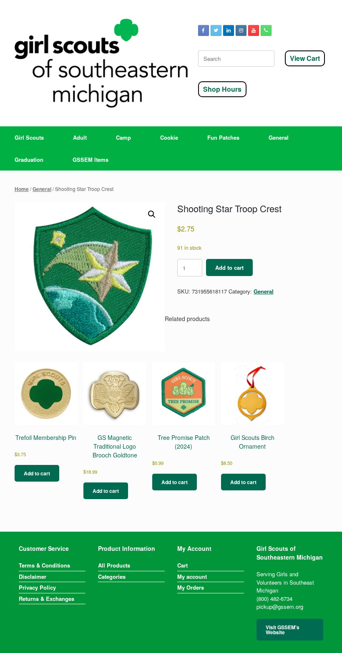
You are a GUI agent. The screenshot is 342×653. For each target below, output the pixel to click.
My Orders (190, 587)
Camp (123, 137)
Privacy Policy (37, 587)
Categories (112, 576)
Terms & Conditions (44, 565)
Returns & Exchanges (46, 599)
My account (192, 576)
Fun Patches (223, 137)
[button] (151, 214)
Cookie (169, 137)
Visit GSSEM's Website (282, 629)
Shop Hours (222, 89)
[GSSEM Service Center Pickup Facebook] (203, 30)
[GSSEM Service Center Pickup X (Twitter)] (216, 30)
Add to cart (229, 267)
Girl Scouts (29, 137)
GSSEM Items (90, 159)
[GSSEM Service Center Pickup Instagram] (241, 30)
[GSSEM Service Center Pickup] (101, 63)
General (279, 137)
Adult (80, 137)
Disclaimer (32, 576)
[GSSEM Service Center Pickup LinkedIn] (228, 30)
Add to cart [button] (37, 473)
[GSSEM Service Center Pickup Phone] (266, 30)
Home (22, 189)
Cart (182, 565)
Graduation (29, 159)
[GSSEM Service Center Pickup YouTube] (253, 30)
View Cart (305, 58)
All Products (114, 565)
